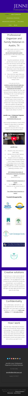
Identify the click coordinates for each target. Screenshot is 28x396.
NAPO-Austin (9, 165)
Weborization (10, 393)
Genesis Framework (19, 391)
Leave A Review (17, 393)
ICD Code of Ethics (18, 312)
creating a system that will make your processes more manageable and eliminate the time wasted (14, 86)
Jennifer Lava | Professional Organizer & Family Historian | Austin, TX (14, 6)
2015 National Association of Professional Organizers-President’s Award (15, 173)
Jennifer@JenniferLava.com (14, 119)
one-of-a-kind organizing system (14, 53)
